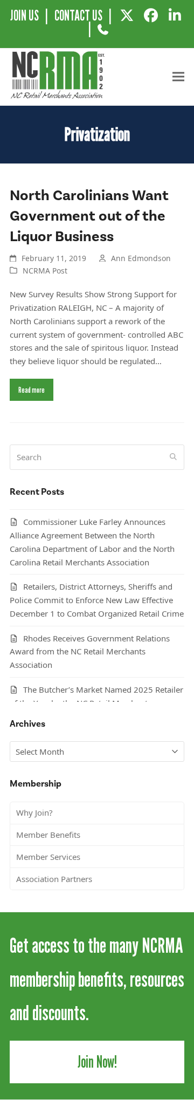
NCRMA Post (45, 270)
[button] (178, 76)
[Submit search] (173, 457)
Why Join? (34, 812)
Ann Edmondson (141, 258)
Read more (31, 389)
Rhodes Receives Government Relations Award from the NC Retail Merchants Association (90, 652)
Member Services (48, 856)
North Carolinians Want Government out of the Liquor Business (89, 216)
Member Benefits (48, 834)
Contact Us (78, 15)
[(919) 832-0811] (102, 33)
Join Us (24, 15)
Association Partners (54, 878)
